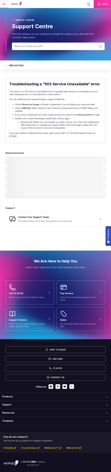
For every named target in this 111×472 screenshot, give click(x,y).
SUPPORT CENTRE (24, 20)
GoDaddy (8, 448)
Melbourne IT (51, 448)
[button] (4, 4)
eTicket (12, 136)
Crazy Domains (28, 448)
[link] (102, 4)
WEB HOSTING (16, 65)
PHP (45, 114)
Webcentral (72, 448)
